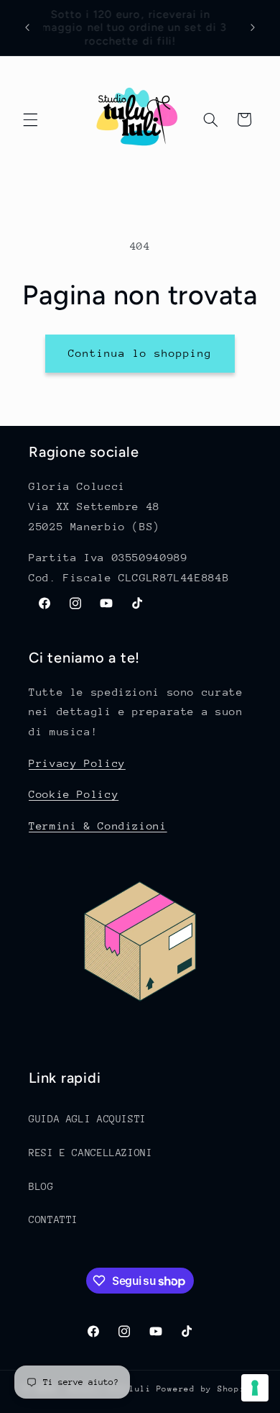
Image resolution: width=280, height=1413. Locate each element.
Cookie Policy (73, 794)
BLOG (41, 1186)
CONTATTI (53, 1219)
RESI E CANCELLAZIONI (91, 1152)
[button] (30, 119)
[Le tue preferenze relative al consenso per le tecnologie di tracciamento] (255, 1387)
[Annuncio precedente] (27, 28)
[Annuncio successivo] (253, 28)
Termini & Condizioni (98, 825)
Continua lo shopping (140, 353)
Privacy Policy (77, 763)
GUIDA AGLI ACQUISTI (87, 1119)
